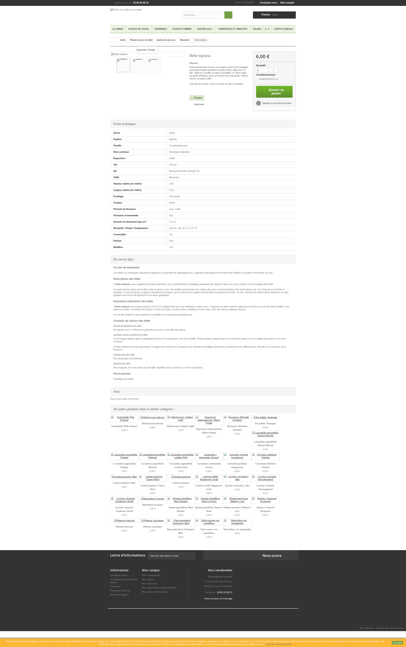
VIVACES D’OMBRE (182, 29)
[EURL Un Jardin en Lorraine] (139, 14)
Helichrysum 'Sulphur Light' (181, 426)
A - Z (267, 29)
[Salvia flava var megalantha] (237, 522)
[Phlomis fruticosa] (124, 520)
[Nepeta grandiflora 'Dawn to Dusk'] (209, 500)
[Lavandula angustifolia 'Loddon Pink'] (181, 456)
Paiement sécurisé (120, 590)
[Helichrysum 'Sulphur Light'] (181, 418)
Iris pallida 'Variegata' (265, 423)
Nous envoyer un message (218, 598)
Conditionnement (266, 74)
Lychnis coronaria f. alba (237, 485)
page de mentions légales (278, 644)
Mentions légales (119, 594)
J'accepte (397, 642)
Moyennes (185, 40)
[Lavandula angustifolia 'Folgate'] (124, 456)
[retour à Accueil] (114, 40)
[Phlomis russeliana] (152, 520)
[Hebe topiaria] (124, 65)
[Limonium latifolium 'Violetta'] (265, 456)
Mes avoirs (148, 579)
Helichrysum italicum (152, 423)
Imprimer (199, 104)
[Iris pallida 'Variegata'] (265, 417)
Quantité (261, 65)
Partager (197, 98)
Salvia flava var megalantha (237, 529)
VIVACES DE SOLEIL (138, 29)
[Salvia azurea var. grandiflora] (209, 522)
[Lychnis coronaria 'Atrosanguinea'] (265, 478)
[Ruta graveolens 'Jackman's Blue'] (181, 522)
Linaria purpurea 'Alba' (124, 483)
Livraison (115, 586)
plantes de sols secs (166, 40)
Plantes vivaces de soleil (141, 40)
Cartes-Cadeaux (283, 29)
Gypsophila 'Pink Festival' (124, 426)
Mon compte (287, 2)
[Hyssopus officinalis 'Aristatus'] (237, 418)
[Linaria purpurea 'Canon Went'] (152, 478)
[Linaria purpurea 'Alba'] (124, 476)
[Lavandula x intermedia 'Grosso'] (209, 456)
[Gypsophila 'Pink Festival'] (124, 418)
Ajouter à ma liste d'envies (276, 103)
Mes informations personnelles (159, 587)
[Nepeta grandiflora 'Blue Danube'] (181, 500)
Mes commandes (151, 575)
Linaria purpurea (181, 483)
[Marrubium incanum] (152, 498)
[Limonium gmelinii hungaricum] (237, 456)
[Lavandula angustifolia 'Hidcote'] (152, 456)
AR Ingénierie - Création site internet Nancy (382, 628)
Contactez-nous (268, 2)
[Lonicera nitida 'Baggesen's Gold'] (209, 478)
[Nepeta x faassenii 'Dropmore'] (265, 500)
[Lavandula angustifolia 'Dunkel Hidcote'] (265, 434)
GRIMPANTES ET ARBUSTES (233, 29)
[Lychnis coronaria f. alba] (237, 478)
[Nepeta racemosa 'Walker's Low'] (237, 500)
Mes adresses (149, 583)
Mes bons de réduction (154, 591)
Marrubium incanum (152, 504)
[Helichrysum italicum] (152, 417)
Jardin (122, 40)
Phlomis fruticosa (124, 526)
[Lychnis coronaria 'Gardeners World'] (124, 500)
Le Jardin (117, 29)
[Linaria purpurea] (181, 476)
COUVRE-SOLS (204, 29)
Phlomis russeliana (152, 526)
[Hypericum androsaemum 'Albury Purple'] (209, 420)
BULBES (257, 29)
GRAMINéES (160, 29)
